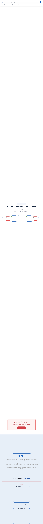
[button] (12, 2)
